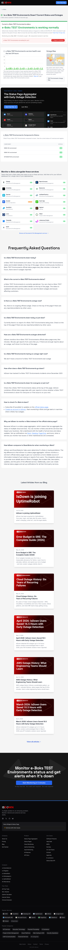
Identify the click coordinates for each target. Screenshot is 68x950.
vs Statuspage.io (6, 876)
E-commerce (49, 858)
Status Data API (50, 860)
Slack (29, 433)
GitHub (49, 913)
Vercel (6, 921)
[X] (6, 818)
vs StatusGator (6, 873)
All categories (34, 936)
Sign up (36, 76)
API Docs (26, 855)
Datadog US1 (26, 913)
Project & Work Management (11, 933)
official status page (41, 407)
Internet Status (6, 897)
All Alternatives (6, 881)
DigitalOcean (38, 913)
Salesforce (54, 917)
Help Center (22, 944)
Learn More (24, 107)
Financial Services (23, 936)
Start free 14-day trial (59, 32)
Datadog (35, 433)
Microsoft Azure (22, 917)
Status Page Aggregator (30, 838)
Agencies (48, 855)
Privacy (47, 944)
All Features (27, 852)
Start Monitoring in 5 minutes (34, 783)
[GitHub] (9, 818)
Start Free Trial (61, 2)
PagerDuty (42, 433)
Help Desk (49, 841)
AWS (6, 913)
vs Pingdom (5, 870)
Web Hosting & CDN (38, 933)
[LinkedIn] (3, 818)
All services (14, 921)
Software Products (51, 838)
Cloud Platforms (26, 933)
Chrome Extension (7, 900)
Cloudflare (15, 913)
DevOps (48, 847)
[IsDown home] (6, 3)
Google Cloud (59, 913)
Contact (35, 944)
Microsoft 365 (9, 917)
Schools (48, 852)
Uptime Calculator (7, 894)
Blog (3, 844)
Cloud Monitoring (29, 844)
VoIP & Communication (9, 936)
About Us (4, 838)
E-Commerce (45, 929)
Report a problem (59, 40)
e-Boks (4, 9)
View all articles (33, 742)
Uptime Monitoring (29, 847)
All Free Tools (5, 889)
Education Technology (19, 929)
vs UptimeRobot (6, 879)
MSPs (48, 844)
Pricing (4, 841)
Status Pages (27, 841)
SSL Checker (5, 891)
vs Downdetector (6, 868)
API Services (6, 929)
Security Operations (52, 933)
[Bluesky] (13, 818)
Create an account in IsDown (15, 409)
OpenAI (33, 917)
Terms (41, 944)
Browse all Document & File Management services (33, 233)
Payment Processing (33, 929)
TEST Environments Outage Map (55, 79)
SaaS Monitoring (28, 849)
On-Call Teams (50, 849)
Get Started (5, 847)
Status (29, 944)
